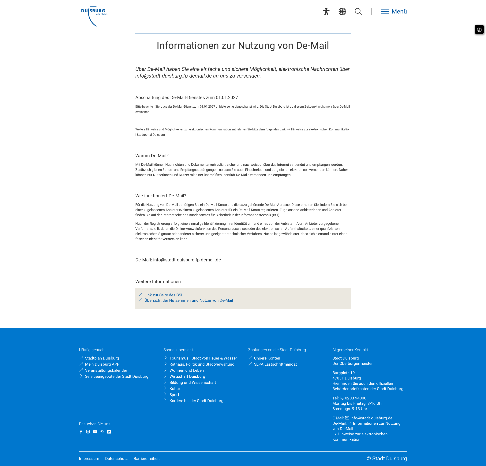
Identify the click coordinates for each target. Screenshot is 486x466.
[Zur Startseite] (94, 17)
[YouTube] (95, 432)
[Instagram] (88, 432)
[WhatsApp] (102, 432)
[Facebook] (81, 432)
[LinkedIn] (109, 432)
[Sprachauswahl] (342, 11)
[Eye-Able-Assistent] (326, 11)
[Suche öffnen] (358, 11)
